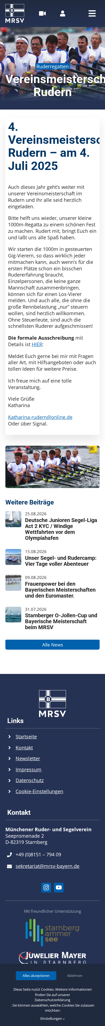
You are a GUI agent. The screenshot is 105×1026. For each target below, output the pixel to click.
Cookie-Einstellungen (39, 791)
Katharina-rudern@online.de (40, 417)
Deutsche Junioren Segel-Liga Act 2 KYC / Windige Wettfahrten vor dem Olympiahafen (61, 529)
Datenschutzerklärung (52, 999)
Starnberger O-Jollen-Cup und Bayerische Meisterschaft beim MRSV (61, 621)
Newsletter (28, 758)
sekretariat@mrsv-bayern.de (47, 866)
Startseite (26, 736)
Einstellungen (51, 1018)
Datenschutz (30, 780)
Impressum (28, 769)
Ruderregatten (52, 66)
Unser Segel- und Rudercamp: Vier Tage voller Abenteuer (61, 561)
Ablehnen (74, 975)
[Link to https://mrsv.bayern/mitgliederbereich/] (62, 13)
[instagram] (46, 887)
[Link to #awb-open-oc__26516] (42, 13)
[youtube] (59, 887)
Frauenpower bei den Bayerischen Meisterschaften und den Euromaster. (60, 590)
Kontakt (24, 747)
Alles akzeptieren (36, 975)
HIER (37, 344)
